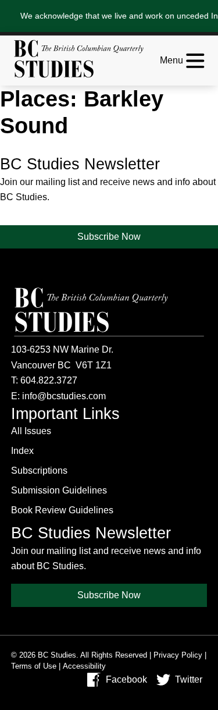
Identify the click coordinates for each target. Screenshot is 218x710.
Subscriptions (39, 470)
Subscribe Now (109, 237)
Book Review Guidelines (62, 510)
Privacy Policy (177, 655)
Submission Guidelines (59, 490)
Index (22, 451)
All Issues (31, 431)
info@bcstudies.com (64, 396)
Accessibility (84, 666)
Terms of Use (33, 666)
